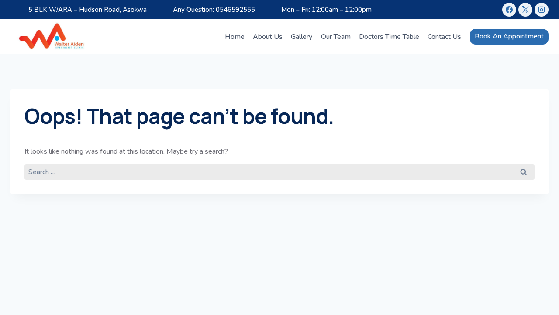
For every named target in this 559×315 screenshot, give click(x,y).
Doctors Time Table (389, 37)
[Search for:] (279, 171)
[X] (525, 10)
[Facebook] (509, 10)
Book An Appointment (509, 36)
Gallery (301, 37)
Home (235, 37)
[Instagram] (542, 10)
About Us (268, 37)
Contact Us (444, 37)
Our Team (336, 37)
